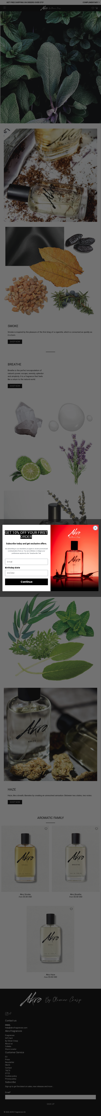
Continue (26, 581)
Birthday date (12, 567)
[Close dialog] (95, 528)
